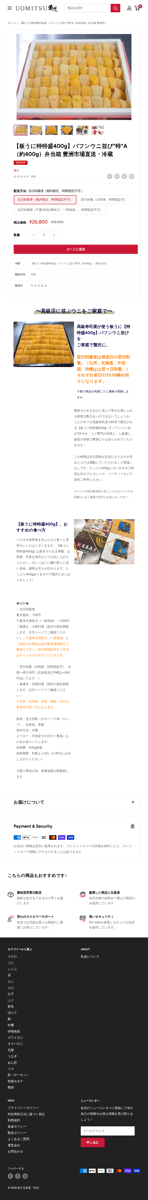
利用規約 (14, 1120)
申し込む (93, 1142)
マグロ (12, 956)
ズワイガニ (15, 1037)
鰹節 (11, 1087)
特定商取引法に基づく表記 (26, 1114)
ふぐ (11, 1000)
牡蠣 (11, 1025)
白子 (11, 994)
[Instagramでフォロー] (25, 1176)
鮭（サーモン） (18, 1075)
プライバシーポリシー (23, 1108)
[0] (137, 8)
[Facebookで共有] (109, 176)
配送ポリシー (17, 1133)
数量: (17, 235)
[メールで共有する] (131, 176)
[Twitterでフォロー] (17, 1176)
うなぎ (12, 1056)
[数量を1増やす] (54, 235)
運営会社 (14, 1145)
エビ (11, 988)
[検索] (115, 8)
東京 (16, 170)
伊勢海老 (14, 1031)
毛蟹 (11, 1050)
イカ (11, 1069)
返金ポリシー (17, 1126)
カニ (11, 981)
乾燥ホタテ (15, 1081)
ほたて (12, 1012)
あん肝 (12, 1062)
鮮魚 (11, 1006)
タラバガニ (15, 1044)
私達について (90, 956)
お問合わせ (15, 1151)
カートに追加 (75, 249)
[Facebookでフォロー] (10, 1176)
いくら (12, 969)
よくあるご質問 (18, 1139)
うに (11, 963)
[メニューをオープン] (10, 8)
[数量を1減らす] (33, 235)
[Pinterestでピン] (117, 176)
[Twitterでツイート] (124, 176)
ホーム (12, 23)
